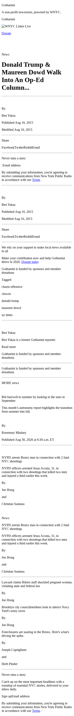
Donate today (30, 262)
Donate (6, 33)
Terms (36, 180)
